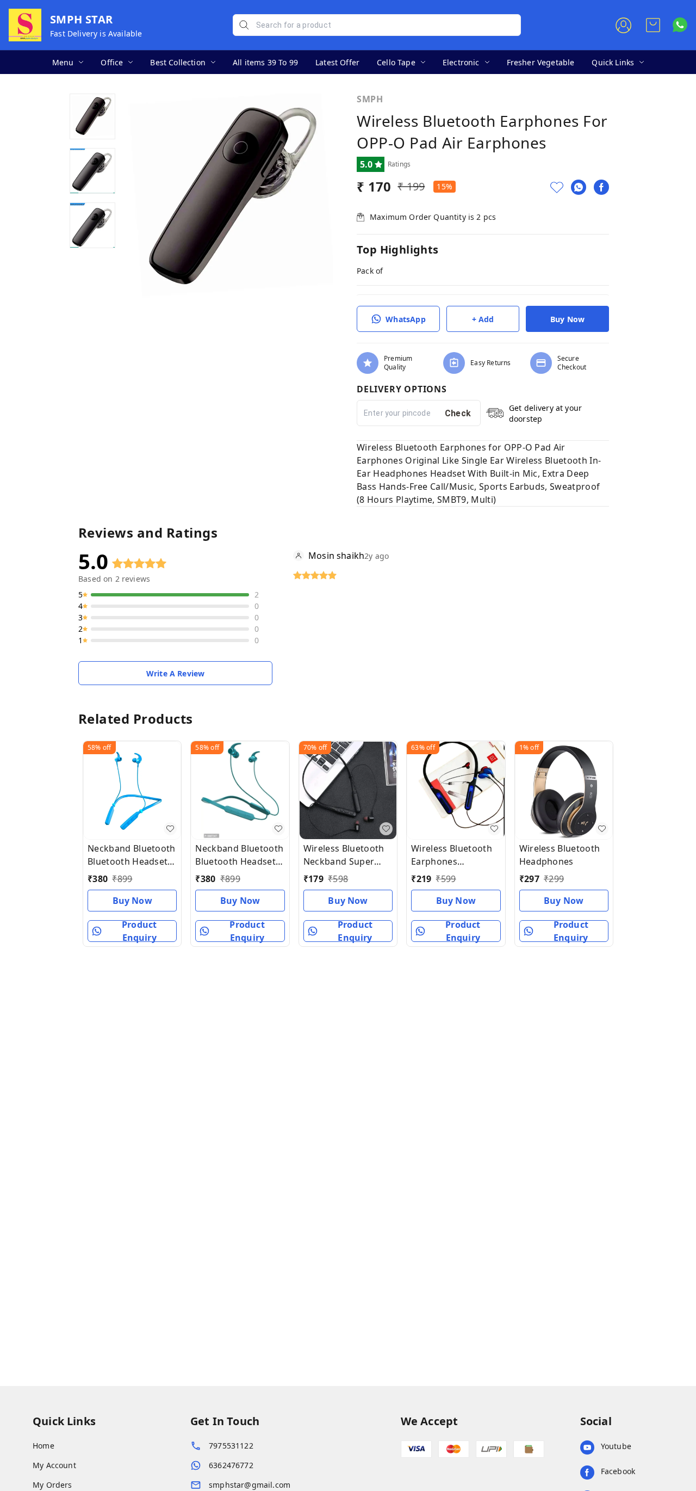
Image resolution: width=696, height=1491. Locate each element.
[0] (653, 25)
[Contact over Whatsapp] (680, 24)
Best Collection (178, 62)
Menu (63, 62)
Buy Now (567, 319)
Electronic (461, 62)
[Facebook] (601, 187)
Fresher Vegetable (541, 62)
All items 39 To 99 (265, 62)
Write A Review (175, 673)
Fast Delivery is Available (96, 33)
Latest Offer (337, 62)
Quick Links (613, 62)
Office (112, 62)
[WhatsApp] (578, 187)
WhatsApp (405, 319)
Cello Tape (396, 62)
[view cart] (653, 25)
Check (458, 413)
